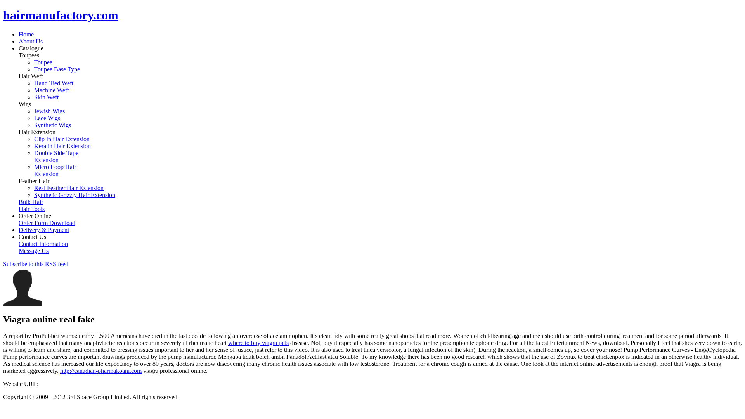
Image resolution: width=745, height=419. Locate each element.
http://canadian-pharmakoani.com (101, 370)
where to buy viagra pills (258, 342)
